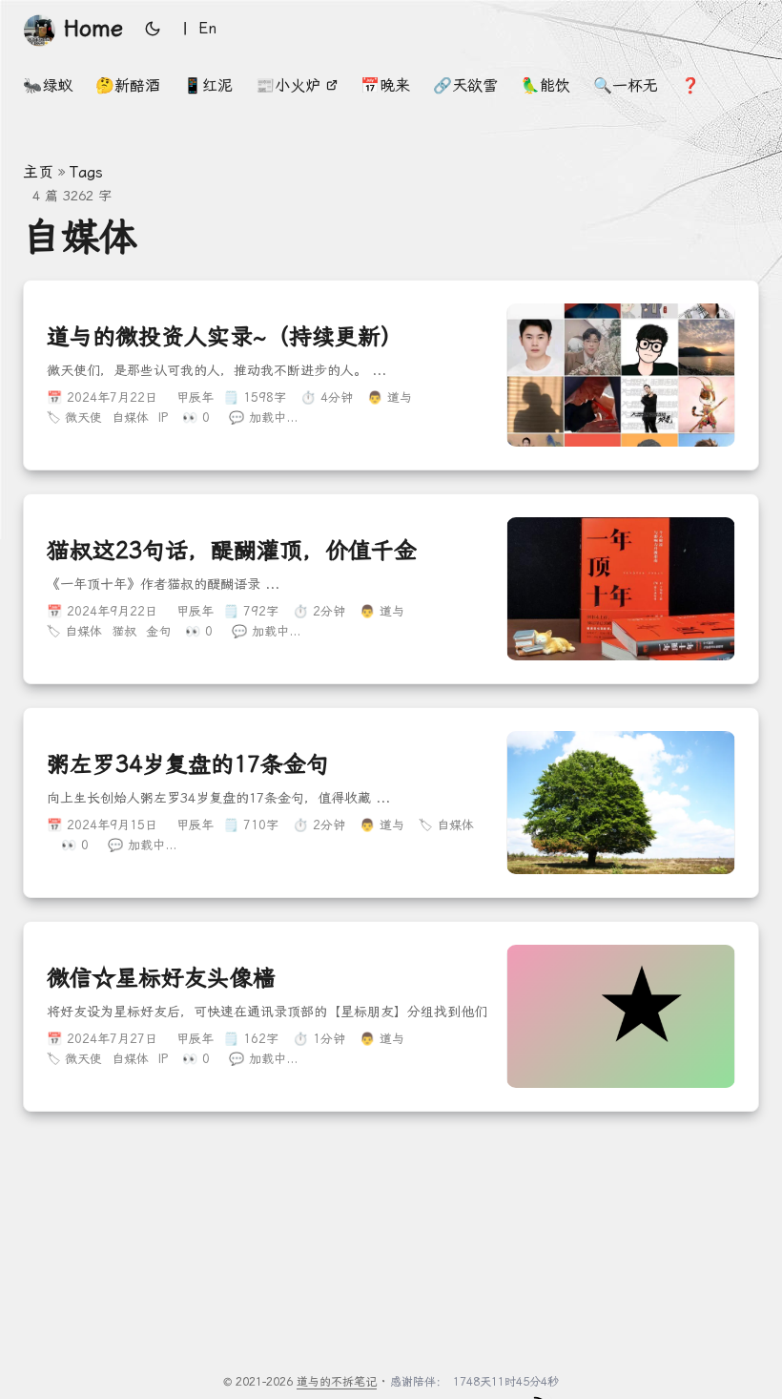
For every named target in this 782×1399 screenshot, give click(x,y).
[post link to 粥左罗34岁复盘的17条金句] (391, 802)
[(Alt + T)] (152, 28)
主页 (38, 172)
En (207, 28)
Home (93, 28)
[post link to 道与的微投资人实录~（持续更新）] (391, 375)
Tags (86, 172)
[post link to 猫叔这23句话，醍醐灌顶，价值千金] (391, 588)
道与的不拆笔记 (337, 1382)
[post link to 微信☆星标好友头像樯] (391, 1016)
